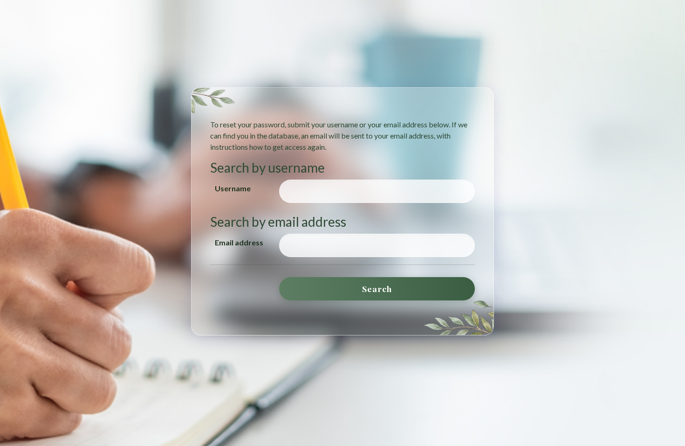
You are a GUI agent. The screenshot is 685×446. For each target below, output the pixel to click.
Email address (239, 242)
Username (233, 188)
